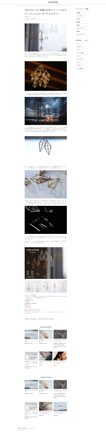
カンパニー (79, 62)
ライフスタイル (80, 59)
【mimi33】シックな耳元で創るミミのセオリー (45, 362)
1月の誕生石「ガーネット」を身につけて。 (31, 340)
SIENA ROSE (63, 346)
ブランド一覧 (79, 15)
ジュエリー (79, 49)
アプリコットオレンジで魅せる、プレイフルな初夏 (60, 362)
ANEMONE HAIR (61, 343)
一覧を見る (86, 40)
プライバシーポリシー (81, 34)
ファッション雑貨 (80, 52)
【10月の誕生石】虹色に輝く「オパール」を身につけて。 (45, 412)
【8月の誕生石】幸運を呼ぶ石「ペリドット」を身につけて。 (60, 412)
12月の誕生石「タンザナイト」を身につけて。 (45, 340)
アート (78, 43)
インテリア (79, 55)
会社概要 (78, 12)
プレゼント (43, 19)
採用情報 (78, 22)
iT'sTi (55, 344)
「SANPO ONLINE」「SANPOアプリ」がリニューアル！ (60, 340)
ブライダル (79, 65)
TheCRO (55, 347)
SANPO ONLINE (57, 346)
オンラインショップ (80, 28)
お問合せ (78, 25)
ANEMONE (27, 343)
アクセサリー (32, 19)
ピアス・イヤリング (38, 19)
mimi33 (28, 19)
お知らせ (78, 18)
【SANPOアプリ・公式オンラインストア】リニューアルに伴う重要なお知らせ (31, 363)
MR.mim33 (62, 344)
